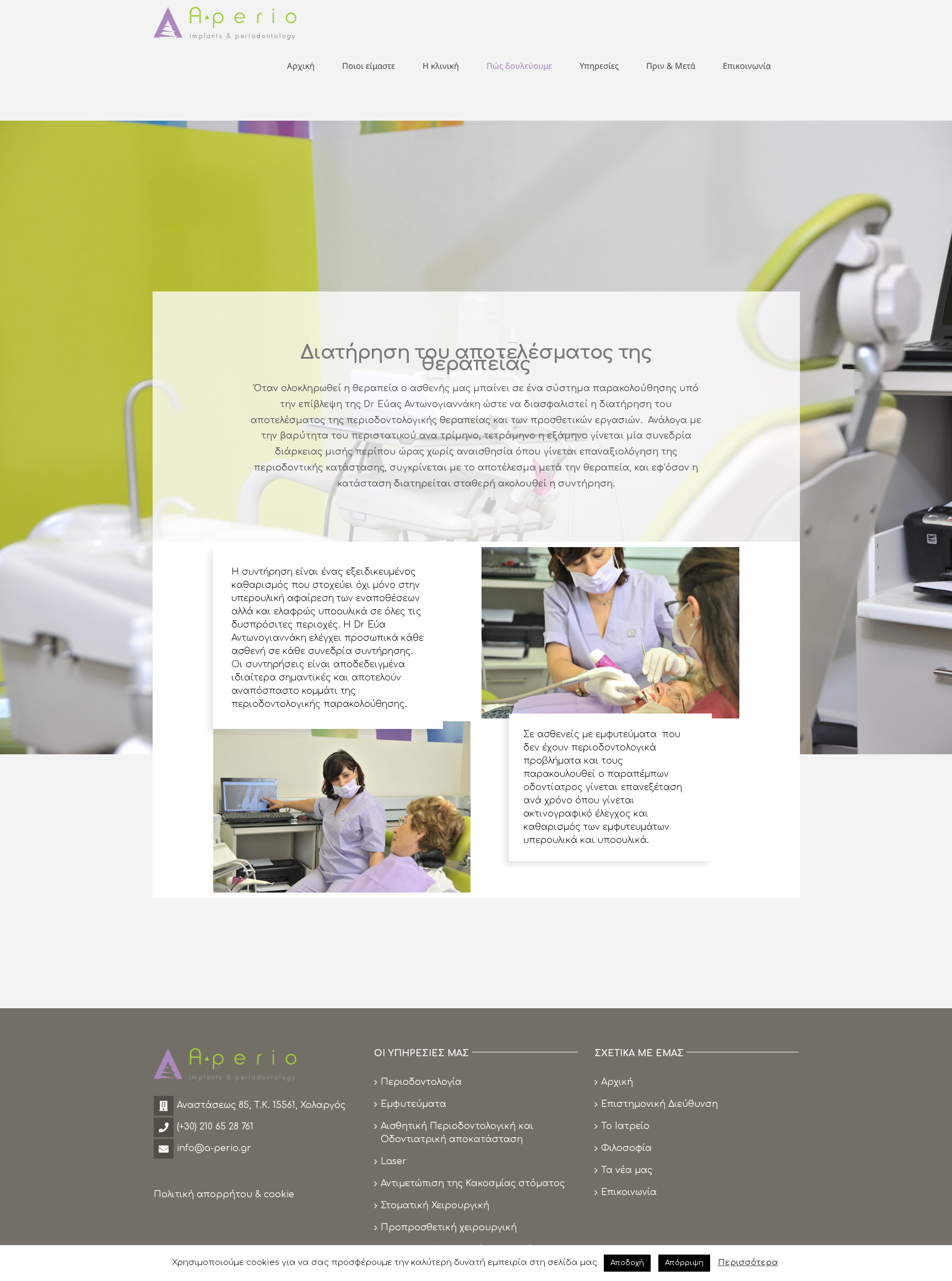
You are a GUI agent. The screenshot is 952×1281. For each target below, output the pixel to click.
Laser (394, 1161)
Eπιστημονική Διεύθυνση (659, 1104)
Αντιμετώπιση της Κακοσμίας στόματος (473, 1183)
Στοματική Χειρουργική (435, 1205)
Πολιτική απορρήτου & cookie (224, 1194)
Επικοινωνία (629, 1192)
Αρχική (617, 1082)
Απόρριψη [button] (684, 1263)
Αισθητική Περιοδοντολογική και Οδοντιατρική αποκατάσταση (457, 1132)
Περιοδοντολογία (421, 1082)
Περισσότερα (748, 1262)
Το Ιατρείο (625, 1126)
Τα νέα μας (626, 1170)
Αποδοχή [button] (627, 1263)
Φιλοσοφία (626, 1148)
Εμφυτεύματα (413, 1104)
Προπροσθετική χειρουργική (449, 1228)
